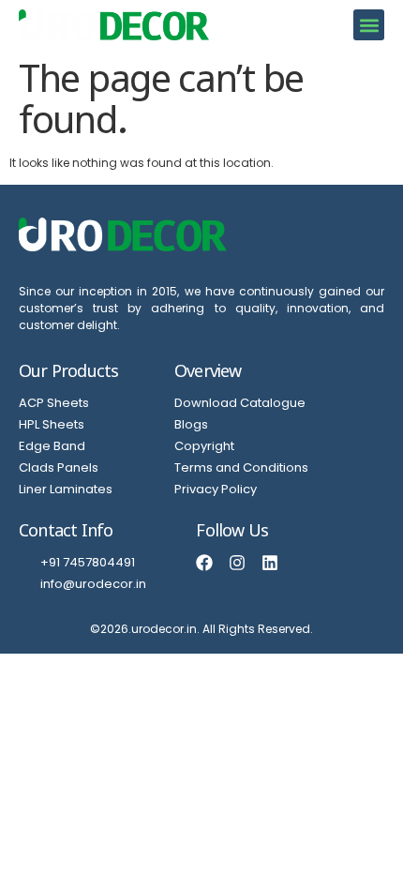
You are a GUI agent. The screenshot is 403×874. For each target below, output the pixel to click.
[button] (368, 24)
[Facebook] (204, 562)
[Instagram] (237, 562)
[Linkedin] (269, 562)
